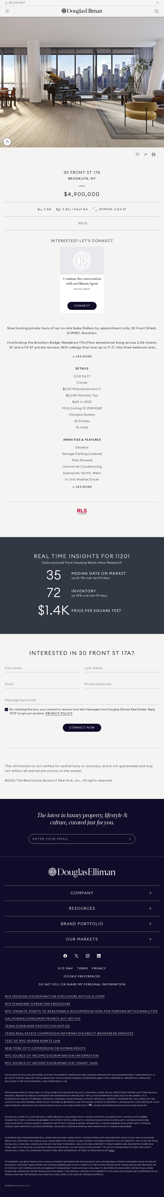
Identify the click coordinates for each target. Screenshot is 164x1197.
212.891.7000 (57, 1093)
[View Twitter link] (76, 957)
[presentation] (82, 82)
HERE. (112, 1151)
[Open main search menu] (156, 11)
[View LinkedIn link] (98, 957)
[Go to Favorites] (157, 2)
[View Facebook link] (65, 957)
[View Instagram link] (87, 957)
